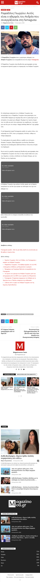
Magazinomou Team (8, 23)
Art (2, 565)
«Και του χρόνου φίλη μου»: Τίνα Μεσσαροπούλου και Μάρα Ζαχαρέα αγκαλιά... (23, 470)
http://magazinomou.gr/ (20, 354)
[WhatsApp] (15, 27)
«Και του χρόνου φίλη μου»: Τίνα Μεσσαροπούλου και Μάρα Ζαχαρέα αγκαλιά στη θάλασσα (20, 389)
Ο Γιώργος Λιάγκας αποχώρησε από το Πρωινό (7, 331)
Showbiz (7, 6)
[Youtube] (24, 369)
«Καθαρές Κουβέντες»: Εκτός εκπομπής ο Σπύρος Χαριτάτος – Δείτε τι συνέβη (25, 537)
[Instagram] (19, 369)
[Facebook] (3, 27)
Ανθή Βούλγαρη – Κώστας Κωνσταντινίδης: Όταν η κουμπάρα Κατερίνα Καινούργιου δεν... (25, 488)
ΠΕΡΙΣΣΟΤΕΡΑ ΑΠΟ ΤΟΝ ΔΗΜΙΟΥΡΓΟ (26, 374)
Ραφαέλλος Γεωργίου (28, 314)
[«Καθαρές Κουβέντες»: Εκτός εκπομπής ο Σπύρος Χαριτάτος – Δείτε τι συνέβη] (5, 538)
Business (3, 560)
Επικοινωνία (11, 575)
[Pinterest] (11, 27)
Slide (8, 9)
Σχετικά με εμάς (19, 575)
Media (2, 551)
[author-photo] (20, 346)
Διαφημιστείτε (29, 575)
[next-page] (21, 396)
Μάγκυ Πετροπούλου (6, 460)
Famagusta (35, 59)
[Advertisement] (20, 90)
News (2, 563)
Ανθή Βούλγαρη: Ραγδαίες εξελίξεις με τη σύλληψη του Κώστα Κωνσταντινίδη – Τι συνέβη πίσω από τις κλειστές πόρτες (33, 390)
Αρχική (2, 6)
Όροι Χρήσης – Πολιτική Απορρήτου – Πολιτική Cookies (20, 577)
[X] (7, 27)
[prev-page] (19, 396)
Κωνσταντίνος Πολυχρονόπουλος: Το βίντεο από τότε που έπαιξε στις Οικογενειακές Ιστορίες (31, 333)
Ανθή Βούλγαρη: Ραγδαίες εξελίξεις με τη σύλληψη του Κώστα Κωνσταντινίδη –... (25, 479)
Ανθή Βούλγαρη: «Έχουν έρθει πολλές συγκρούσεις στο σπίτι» (7, 388)
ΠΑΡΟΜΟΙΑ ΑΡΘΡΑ (9, 374)
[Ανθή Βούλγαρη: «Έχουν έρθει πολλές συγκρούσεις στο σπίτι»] (7, 381)
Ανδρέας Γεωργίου (18, 314)
